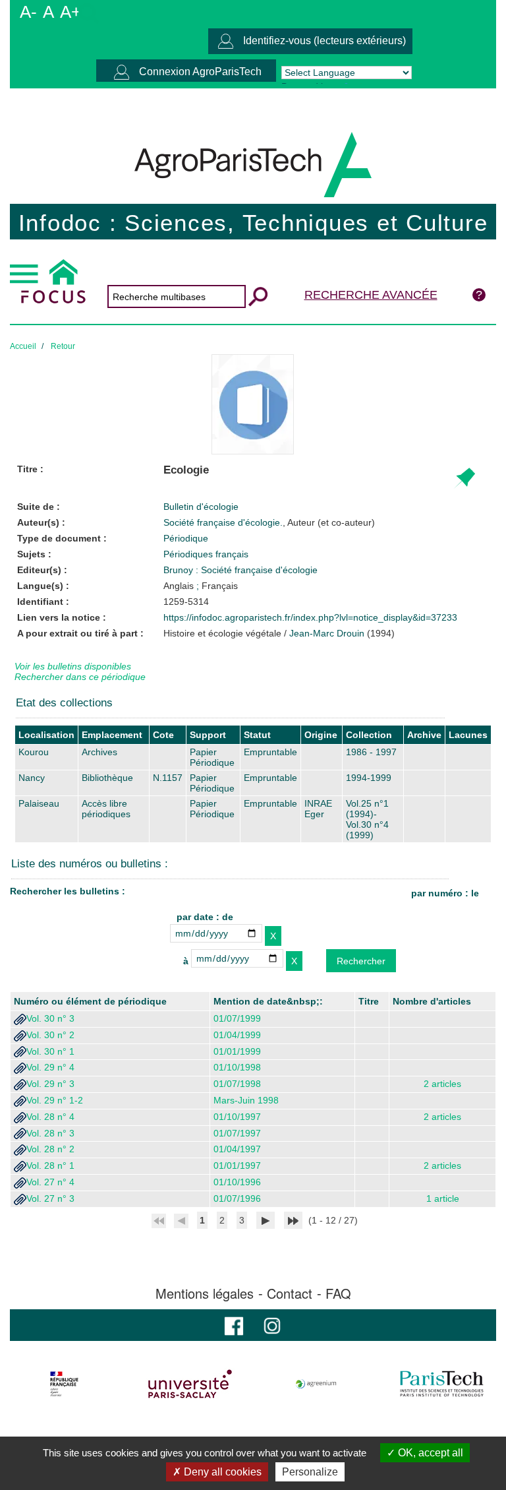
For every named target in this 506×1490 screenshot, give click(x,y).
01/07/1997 (237, 1133)
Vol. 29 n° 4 (50, 1067)
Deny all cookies (221, 1471)
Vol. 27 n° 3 (50, 1198)
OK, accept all (429, 1452)
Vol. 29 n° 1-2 (54, 1100)
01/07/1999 (237, 1018)
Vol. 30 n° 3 (50, 1018)
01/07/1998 (237, 1083)
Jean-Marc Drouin (326, 633)
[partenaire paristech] (441, 1383)
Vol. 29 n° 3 (50, 1083)
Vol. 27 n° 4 (50, 1182)
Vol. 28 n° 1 (50, 1165)
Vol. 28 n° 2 (50, 1149)
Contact (289, 1293)
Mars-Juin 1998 (246, 1100)
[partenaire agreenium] (316, 1383)
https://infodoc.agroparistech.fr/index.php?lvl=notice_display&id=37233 (310, 617)
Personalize (310, 1471)
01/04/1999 (237, 1035)
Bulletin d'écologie (201, 506)
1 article (442, 1198)
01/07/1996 (237, 1198)
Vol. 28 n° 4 (50, 1116)
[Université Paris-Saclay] (190, 1383)
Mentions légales (204, 1293)
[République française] (64, 1383)
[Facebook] (234, 1324)
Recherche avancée (370, 294)
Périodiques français (205, 554)
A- (28, 12)
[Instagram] (272, 1324)
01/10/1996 (237, 1182)
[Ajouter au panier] (464, 478)
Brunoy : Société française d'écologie (240, 570)
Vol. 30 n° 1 (50, 1051)
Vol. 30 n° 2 (50, 1035)
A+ (70, 12)
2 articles (442, 1083)
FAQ (338, 1293)
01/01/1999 (237, 1051)
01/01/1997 (237, 1165)
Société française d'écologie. (269, 522)
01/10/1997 (237, 1116)
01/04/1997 (237, 1149)
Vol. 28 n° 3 (50, 1133)
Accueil (23, 346)
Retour (63, 346)
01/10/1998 (237, 1067)
